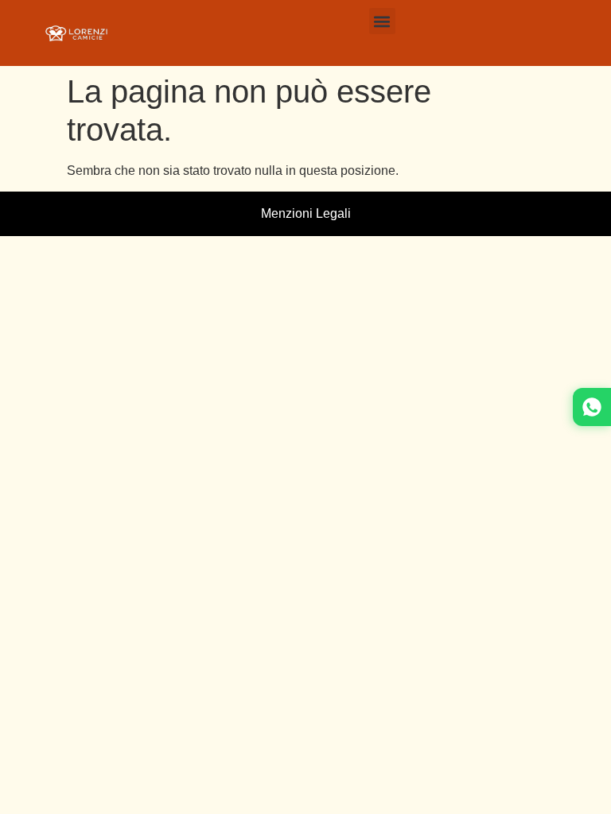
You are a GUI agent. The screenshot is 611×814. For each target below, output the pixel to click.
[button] (382, 21)
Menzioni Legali (306, 213)
